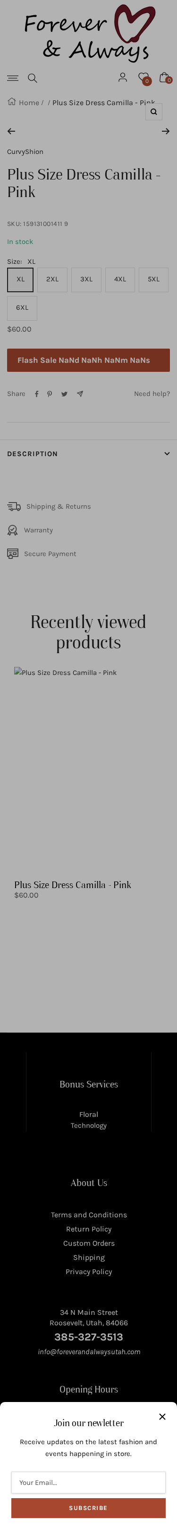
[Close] (162, 1416)
